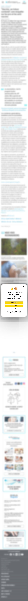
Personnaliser (14, 308)
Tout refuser (14, 305)
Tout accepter (14, 302)
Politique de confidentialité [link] (14, 312)
